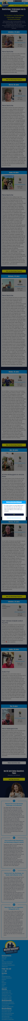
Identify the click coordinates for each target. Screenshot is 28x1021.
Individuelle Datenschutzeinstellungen (14, 518)
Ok (14, 514)
